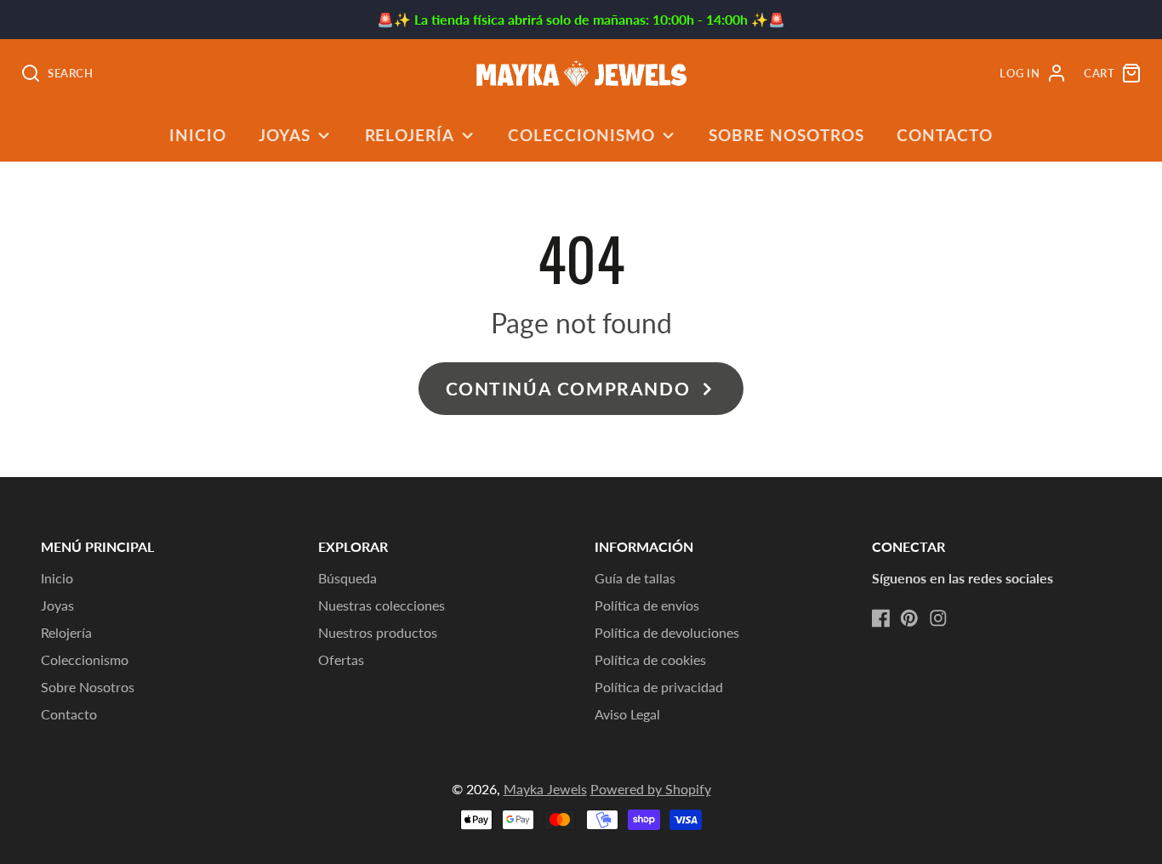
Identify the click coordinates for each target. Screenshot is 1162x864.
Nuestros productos (377, 632)
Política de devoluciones (667, 632)
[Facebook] (881, 618)
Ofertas (341, 659)
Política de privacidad (659, 687)
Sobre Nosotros (786, 135)
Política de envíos (647, 605)
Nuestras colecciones (381, 605)
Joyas (284, 135)
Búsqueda (347, 578)
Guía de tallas (635, 578)
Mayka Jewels (545, 789)
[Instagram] (938, 618)
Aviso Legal (627, 714)
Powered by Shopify (650, 789)
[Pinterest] (909, 618)
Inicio (197, 135)
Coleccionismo (581, 135)
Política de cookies (650, 659)
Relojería (410, 135)
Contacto (945, 135)
